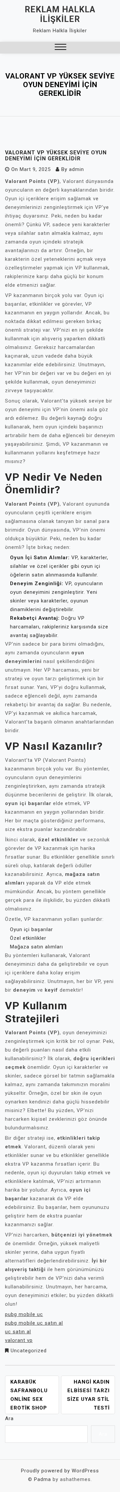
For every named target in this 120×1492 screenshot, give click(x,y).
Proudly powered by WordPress (60, 1471)
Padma (42, 1479)
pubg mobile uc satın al (34, 1323)
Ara (9, 1418)
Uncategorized (29, 1351)
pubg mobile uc (24, 1314)
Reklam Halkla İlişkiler (60, 14)
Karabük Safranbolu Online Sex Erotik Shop (29, 1395)
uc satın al (18, 1332)
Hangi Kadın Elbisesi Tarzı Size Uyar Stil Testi (88, 1395)
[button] (60, 48)
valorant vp (19, 1340)
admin (76, 169)
